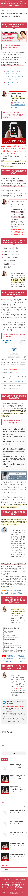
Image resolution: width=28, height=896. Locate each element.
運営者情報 (22, 879)
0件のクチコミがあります (16, 381)
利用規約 (16, 879)
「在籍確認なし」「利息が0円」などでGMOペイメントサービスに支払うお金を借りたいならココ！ (13, 658)
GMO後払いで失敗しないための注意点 (14, 882)
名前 (3, 745)
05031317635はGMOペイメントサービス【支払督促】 (18, 845)
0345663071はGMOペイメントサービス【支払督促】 (18, 856)
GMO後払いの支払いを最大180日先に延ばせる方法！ (18, 105)
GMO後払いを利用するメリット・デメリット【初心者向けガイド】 (14, 887)
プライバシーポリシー (7, 879)
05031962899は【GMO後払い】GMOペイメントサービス (17, 789)
